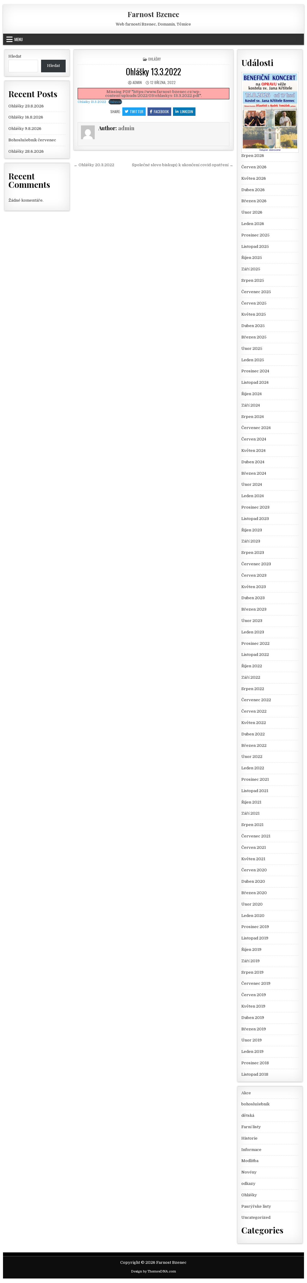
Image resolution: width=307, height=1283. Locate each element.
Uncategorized (255, 1217)
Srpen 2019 (252, 972)
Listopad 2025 (255, 246)
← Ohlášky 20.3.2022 (94, 165)
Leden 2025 (252, 360)
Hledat (14, 56)
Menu (18, 39)
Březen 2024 (253, 473)
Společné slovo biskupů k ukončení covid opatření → (182, 165)
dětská (247, 1115)
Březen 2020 (254, 893)
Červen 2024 (253, 439)
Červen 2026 (254, 167)
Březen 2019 (253, 1029)
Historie (249, 1138)
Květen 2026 (253, 178)
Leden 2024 (252, 496)
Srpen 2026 (252, 155)
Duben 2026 (253, 190)
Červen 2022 (254, 711)
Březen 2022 (254, 745)
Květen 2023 (253, 586)
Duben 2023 (253, 598)
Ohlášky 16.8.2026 (25, 117)
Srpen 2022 (252, 689)
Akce (246, 1093)
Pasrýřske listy (256, 1206)
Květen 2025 (253, 314)
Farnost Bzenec (153, 14)
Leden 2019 (252, 1051)
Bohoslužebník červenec (32, 140)
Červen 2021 (253, 847)
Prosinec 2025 (255, 235)
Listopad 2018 (254, 1074)
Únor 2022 (251, 756)
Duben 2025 (253, 325)
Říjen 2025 (251, 257)
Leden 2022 (252, 768)
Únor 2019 (251, 1040)
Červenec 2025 (256, 292)
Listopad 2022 (255, 654)
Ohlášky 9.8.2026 (24, 128)
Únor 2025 (251, 348)
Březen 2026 (254, 201)
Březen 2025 (254, 337)
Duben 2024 (252, 462)
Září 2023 (250, 541)
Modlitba (249, 1160)
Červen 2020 (254, 870)
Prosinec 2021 (255, 779)
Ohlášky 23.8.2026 (26, 106)
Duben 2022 (253, 734)
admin (137, 82)
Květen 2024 (253, 450)
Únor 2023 (251, 620)
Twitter (136, 111)
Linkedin (186, 111)
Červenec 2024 (256, 427)
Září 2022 (250, 677)
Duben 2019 (252, 1017)
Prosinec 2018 (255, 1063)
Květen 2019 (253, 1006)
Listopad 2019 (254, 938)
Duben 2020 (253, 881)
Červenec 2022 (256, 700)
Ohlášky (154, 59)
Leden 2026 (252, 223)
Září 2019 (250, 961)
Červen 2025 (254, 303)
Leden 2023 (252, 632)
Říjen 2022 (251, 666)
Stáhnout (115, 102)
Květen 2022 (253, 722)
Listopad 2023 (255, 518)
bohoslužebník (255, 1104)
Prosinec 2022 (255, 643)
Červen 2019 (253, 995)
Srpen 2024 (252, 416)
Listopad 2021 (254, 791)
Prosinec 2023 (255, 507)
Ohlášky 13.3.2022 (153, 71)
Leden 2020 (252, 915)
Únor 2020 (252, 904)
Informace (251, 1149)
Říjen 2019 (251, 949)
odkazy (248, 1183)
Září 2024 (250, 405)
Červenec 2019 (255, 983)
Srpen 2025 (252, 280)
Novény (249, 1172)
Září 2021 (250, 813)
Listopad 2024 (255, 382)
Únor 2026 (251, 212)
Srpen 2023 (252, 552)
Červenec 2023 (256, 564)
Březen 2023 (254, 609)
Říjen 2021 (251, 802)
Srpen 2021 (252, 824)
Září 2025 (250, 269)
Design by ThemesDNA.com (153, 1271)
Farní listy (251, 1127)
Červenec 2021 (255, 836)
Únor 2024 (251, 484)
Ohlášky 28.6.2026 (26, 151)
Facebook (161, 111)
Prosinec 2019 (255, 926)
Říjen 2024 (251, 394)
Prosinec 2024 (255, 371)
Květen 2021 (253, 859)
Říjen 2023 (251, 530)
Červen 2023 (254, 575)
